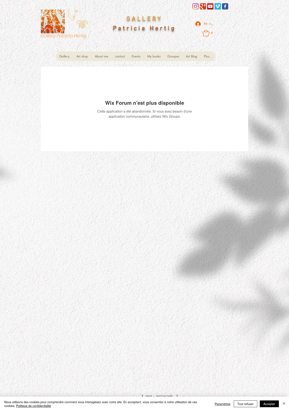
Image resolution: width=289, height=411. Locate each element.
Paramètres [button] (222, 404)
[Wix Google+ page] (203, 6)
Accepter (269, 404)
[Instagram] (195, 6)
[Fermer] (283, 404)
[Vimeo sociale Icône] (218, 6)
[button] (207, 33)
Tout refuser (245, 404)
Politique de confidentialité (33, 406)
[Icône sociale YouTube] (210, 6)
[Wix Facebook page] (225, 6)
